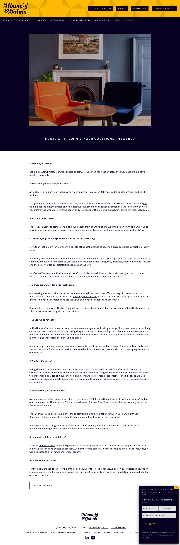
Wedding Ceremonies (80, 20)
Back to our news (43, 485)
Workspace (24, 20)
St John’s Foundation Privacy (63, 532)
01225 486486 (118, 527)
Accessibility (134, 532)
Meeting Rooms (58, 20)
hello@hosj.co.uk (104, 468)
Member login (140, 9)
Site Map (97, 532)
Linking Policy (85, 532)
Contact (128, 20)
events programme (89, 328)
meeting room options (85, 296)
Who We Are (9, 20)
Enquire (122, 9)
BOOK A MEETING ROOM (100, 9)
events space (63, 346)
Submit (150, 524)
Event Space (40, 20)
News (117, 20)
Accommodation (103, 20)
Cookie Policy (119, 532)
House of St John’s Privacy (36, 532)
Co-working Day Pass (164, 9)
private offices (54, 206)
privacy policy (156, 532)
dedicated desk (47, 445)
